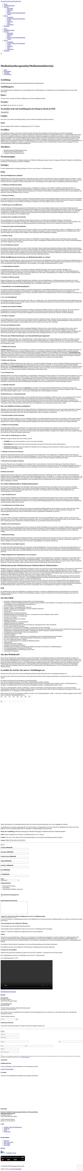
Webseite (58, 824)
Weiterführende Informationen (8, 991)
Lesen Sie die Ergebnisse (7, 1069)
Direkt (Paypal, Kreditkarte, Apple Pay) (12, 889)
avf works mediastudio (15, 1169)
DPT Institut (7, 1143)
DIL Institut (7, 1145)
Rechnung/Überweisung (8, 886)
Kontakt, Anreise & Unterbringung (13, 1127)
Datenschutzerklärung (25, 1057)
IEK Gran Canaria (8, 1142)
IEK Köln (6, 1140)
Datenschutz (7, 1131)
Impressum (6, 1128)
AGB (5, 1130)
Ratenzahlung (6, 887)
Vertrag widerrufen (5, 1134)
